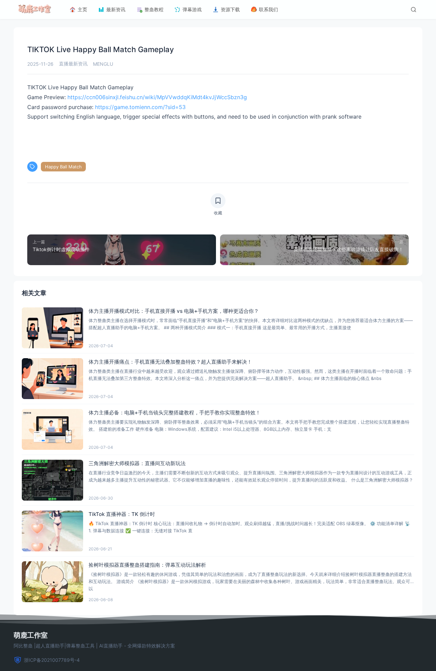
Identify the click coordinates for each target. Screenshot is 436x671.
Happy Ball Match (63, 166)
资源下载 (230, 9)
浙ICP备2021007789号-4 (52, 660)
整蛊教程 (154, 9)
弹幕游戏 (192, 9)
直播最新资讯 (73, 63)
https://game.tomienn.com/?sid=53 (139, 107)
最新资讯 (115, 9)
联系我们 (268, 9)
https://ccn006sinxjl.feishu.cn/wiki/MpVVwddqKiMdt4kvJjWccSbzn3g (157, 97)
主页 (82, 9)
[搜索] (413, 9)
